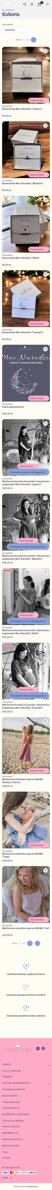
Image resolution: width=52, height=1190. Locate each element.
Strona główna (8, 10)
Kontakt (6, 1157)
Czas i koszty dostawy (13, 1120)
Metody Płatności (11, 1126)
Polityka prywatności (12, 1139)
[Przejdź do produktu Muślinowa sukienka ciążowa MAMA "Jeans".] (26, 820)
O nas (5, 1152)
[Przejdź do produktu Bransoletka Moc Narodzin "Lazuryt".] (26, 75)
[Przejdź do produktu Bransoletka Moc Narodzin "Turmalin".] (26, 298)
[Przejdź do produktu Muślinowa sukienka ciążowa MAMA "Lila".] (26, 894)
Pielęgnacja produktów (13, 1089)
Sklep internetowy (25, 1186)
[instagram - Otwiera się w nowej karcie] (37, 1048)
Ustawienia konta (10, 1107)
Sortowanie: (7, 24)
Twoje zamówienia (11, 1102)
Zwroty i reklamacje (11, 1070)
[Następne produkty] (30, 943)
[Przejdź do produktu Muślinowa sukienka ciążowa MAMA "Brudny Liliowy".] (26, 745)
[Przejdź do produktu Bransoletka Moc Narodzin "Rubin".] (26, 224)
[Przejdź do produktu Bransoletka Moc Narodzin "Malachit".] (26, 149)
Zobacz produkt (36, 100)
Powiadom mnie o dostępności (28, 472)
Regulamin (7, 1076)
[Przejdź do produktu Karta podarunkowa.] (26, 373)
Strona (18, 40)
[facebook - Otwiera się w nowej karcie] (43, 1048)
